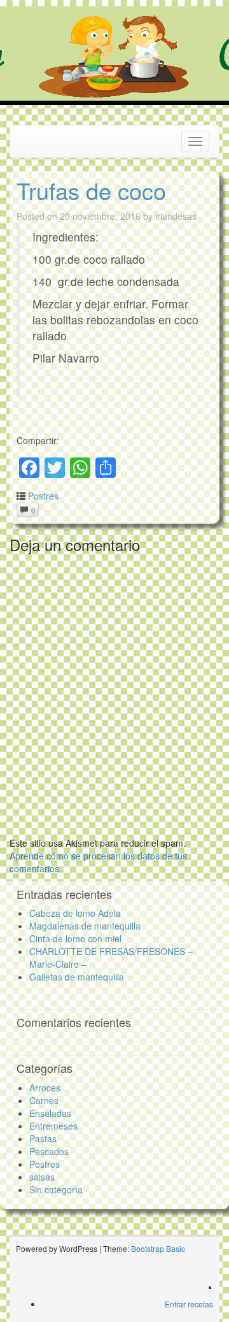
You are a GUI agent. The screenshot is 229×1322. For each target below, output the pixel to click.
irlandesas (176, 216)
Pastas (43, 1138)
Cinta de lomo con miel (75, 938)
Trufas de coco (91, 190)
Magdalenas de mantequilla (85, 925)
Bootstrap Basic (158, 1248)
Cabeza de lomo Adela (75, 913)
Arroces (44, 1087)
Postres (43, 495)
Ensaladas (50, 1113)
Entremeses (53, 1125)
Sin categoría (56, 1189)
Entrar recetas (189, 1303)
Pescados (49, 1151)
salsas (42, 1176)
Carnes (44, 1100)
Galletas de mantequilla (76, 976)
